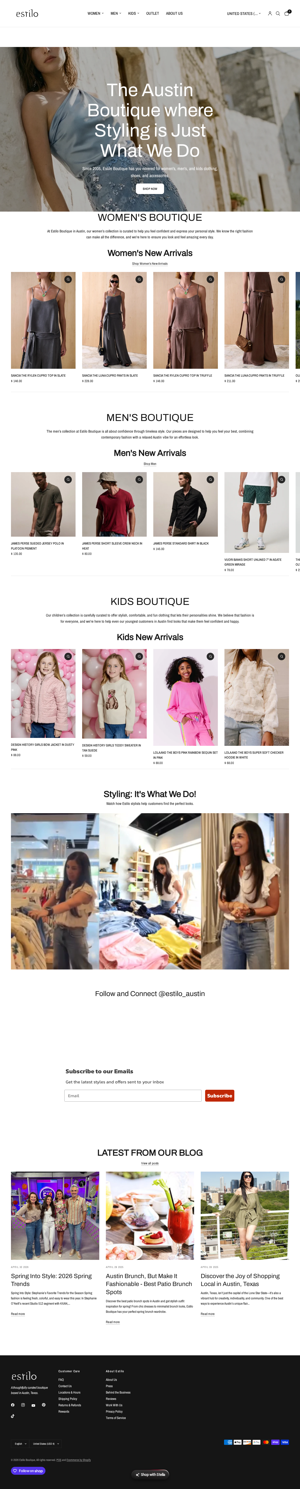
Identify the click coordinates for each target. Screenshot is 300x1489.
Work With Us (114, 1405)
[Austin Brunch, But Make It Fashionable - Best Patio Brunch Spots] (150, 1216)
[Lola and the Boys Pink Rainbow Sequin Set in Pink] (185, 697)
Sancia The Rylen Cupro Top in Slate (38, 375)
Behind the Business (118, 1392)
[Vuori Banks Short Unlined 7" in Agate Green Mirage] (256, 512)
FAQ (61, 1379)
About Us (174, 13)
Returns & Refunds (69, 1405)
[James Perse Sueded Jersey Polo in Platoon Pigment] (43, 504)
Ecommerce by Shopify (79, 1460)
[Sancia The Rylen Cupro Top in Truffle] (185, 320)
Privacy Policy (114, 1411)
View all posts (150, 1163)
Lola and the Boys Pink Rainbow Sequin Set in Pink (185, 755)
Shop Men (150, 464)
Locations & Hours (69, 1392)
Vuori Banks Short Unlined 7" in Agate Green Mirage (253, 562)
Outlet (152, 13)
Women (94, 13)
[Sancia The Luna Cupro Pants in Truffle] (256, 320)
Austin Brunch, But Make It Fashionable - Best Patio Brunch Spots (149, 1284)
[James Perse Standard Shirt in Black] (185, 504)
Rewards (63, 1411)
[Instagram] (26, 1405)
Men (114, 13)
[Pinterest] (47, 1405)
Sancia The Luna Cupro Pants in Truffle (254, 375)
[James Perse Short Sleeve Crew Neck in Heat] (114, 504)
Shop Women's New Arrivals (150, 263)
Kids (132, 13)
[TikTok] (16, 1416)
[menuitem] (95, 13)
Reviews (111, 1398)
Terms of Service (116, 1417)
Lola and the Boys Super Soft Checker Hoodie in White (254, 755)
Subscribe (219, 1095)
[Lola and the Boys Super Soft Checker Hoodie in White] (256, 697)
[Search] (278, 13)
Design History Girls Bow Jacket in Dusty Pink (42, 747)
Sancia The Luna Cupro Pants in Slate (110, 375)
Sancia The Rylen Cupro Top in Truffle (182, 375)
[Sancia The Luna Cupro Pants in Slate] (114, 320)
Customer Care (69, 1371)
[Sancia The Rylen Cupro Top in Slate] (43, 320)
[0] (285, 13)
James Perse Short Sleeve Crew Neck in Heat (112, 546)
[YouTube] (36, 1405)
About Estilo (115, 1371)
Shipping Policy (67, 1398)
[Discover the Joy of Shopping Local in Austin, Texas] (245, 1216)
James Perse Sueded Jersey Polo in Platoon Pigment (37, 546)
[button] (150, 188)
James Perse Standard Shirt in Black (181, 543)
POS (58, 1460)
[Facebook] (16, 1405)
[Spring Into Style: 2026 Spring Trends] (55, 1216)
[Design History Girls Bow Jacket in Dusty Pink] (43, 693)
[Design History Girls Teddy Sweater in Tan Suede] (114, 694)
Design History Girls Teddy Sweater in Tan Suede (111, 748)
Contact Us (65, 1386)
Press (109, 1386)
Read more (18, 1314)
